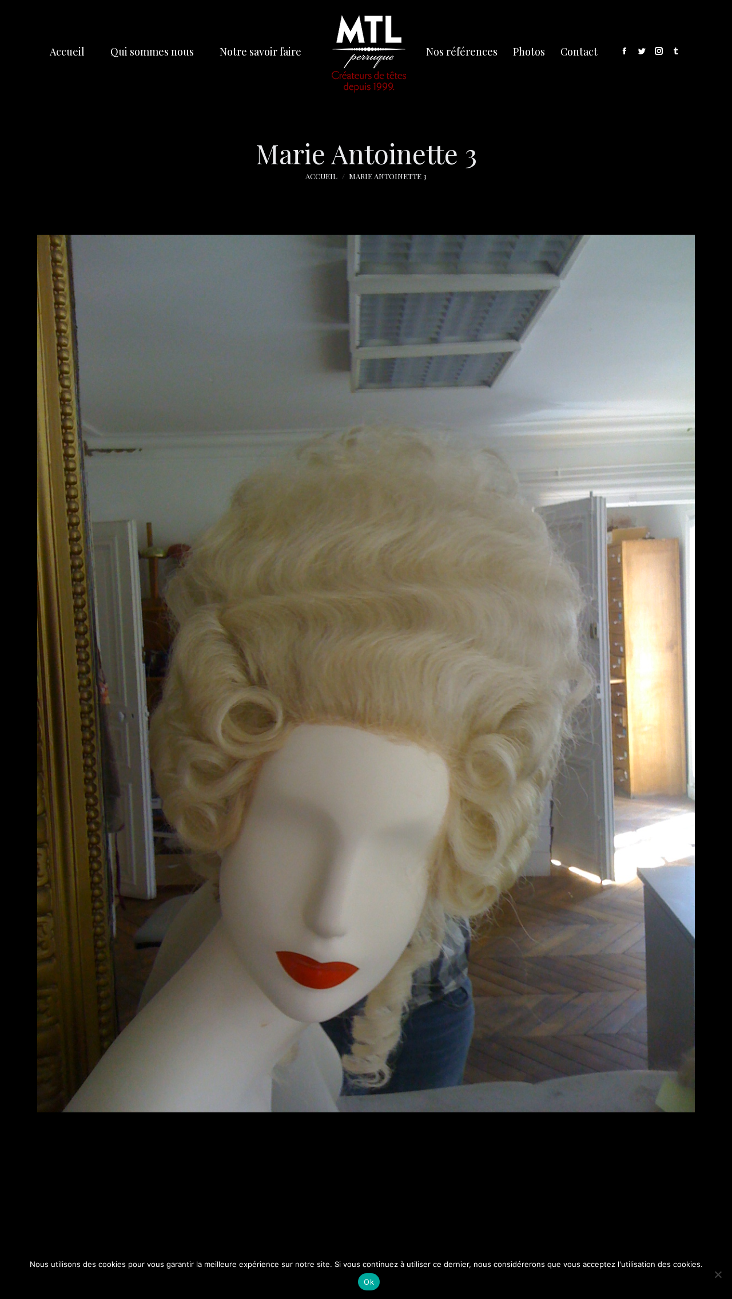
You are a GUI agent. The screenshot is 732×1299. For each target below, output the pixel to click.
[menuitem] (67, 51)
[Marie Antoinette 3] (366, 673)
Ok (369, 1281)
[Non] (717, 1274)
